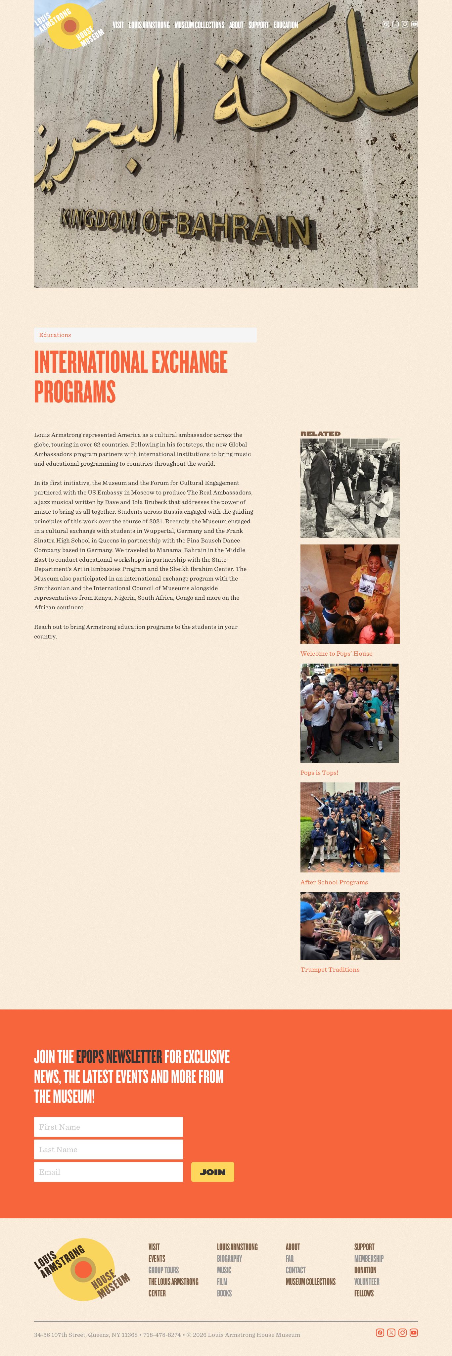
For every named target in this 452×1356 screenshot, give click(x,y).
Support (259, 24)
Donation (365, 1270)
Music (224, 1270)
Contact (296, 1270)
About (236, 24)
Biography (229, 1258)
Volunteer (367, 1281)
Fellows (364, 1293)
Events (157, 1258)
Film (222, 1281)
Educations (55, 335)
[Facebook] (386, 24)
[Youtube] (414, 24)
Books (224, 1293)
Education (286, 24)
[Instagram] (405, 24)
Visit (118, 24)
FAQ (290, 1258)
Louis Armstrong (149, 24)
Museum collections (199, 24)
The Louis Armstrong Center (174, 1287)
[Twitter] (395, 24)
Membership (369, 1258)
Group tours (164, 1270)
